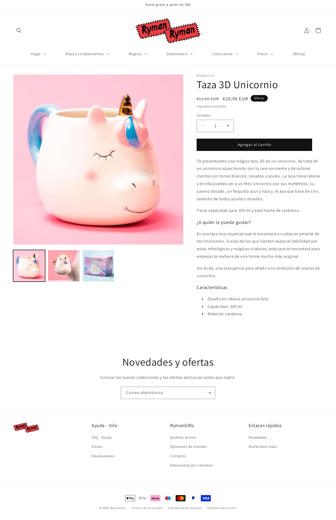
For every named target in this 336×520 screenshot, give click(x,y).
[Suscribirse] (209, 393)
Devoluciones (103, 456)
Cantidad (203, 115)
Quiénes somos (183, 437)
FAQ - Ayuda (102, 437)
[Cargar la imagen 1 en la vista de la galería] (29, 266)
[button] (19, 30)
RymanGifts (118, 508)
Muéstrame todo (263, 446)
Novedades (258, 437)
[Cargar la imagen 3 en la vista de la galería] (98, 266)
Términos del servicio (222, 508)
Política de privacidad (147, 508)
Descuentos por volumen (191, 465)
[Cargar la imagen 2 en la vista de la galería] (64, 266)
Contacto (178, 456)
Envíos (97, 446)
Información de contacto (185, 508)
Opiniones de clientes (188, 446)
